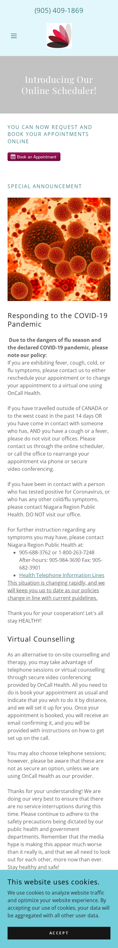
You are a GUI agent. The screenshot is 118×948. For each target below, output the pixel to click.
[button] (15, 35)
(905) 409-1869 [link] (59, 10)
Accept (59, 933)
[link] (59, 35)
